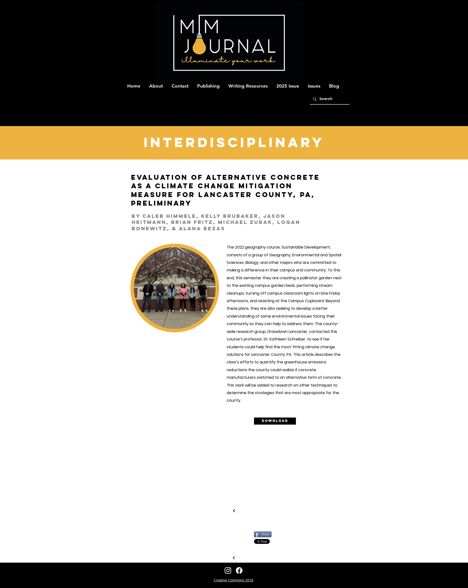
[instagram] (228, 570)
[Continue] (234, 558)
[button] (156, 84)
